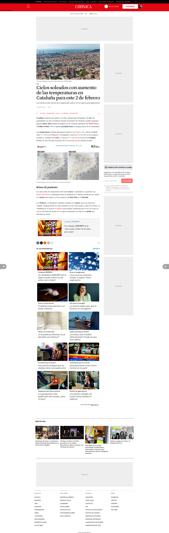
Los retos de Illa (63, 1)
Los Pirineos (64, 113)
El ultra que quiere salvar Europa (76, 1)
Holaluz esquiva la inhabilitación (106, 1)
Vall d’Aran (93, 123)
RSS (86, 506)
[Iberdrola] (93, 13)
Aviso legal (89, 500)
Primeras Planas (40, 522)
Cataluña (42, 113)
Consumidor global (67, 513)
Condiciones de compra (94, 522)
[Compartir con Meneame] (44, 242)
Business (37, 500)
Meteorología (74, 113)
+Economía (38, 516)
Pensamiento (39, 510)
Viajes (36, 513)
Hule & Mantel (65, 516)
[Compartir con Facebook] (37, 242)
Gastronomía (39, 519)
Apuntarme (127, 181)
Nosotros (89, 497)
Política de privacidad (93, 510)
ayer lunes (77, 132)
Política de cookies (92, 513)
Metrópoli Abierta (67, 497)
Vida (37, 84)
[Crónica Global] (84, 6)
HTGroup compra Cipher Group (123, 1)
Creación (37, 506)
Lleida (56, 137)
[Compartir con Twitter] (41, 242)
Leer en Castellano (6, 10)
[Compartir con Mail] (48, 242)
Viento (58, 113)
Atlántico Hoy (65, 510)
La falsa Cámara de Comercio (50, 1)
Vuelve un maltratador (91, 1)
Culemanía (64, 503)
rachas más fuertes (43, 194)
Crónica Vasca (65, 500)
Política (37, 497)
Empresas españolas (93, 519)
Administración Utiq (93, 525)
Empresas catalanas (93, 516)
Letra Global (65, 506)
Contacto (89, 503)
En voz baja (38, 525)
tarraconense (75, 140)
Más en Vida (40, 421)
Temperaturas (50, 113)
